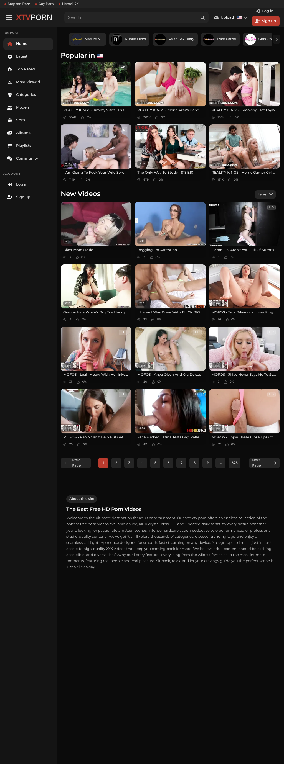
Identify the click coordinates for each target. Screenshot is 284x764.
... (220, 463)
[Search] (203, 17)
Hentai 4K (70, 4)
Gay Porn (46, 4)
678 (235, 463)
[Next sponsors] (276, 39)
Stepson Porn (19, 4)
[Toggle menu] (8, 17)
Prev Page (76, 463)
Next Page (256, 463)
